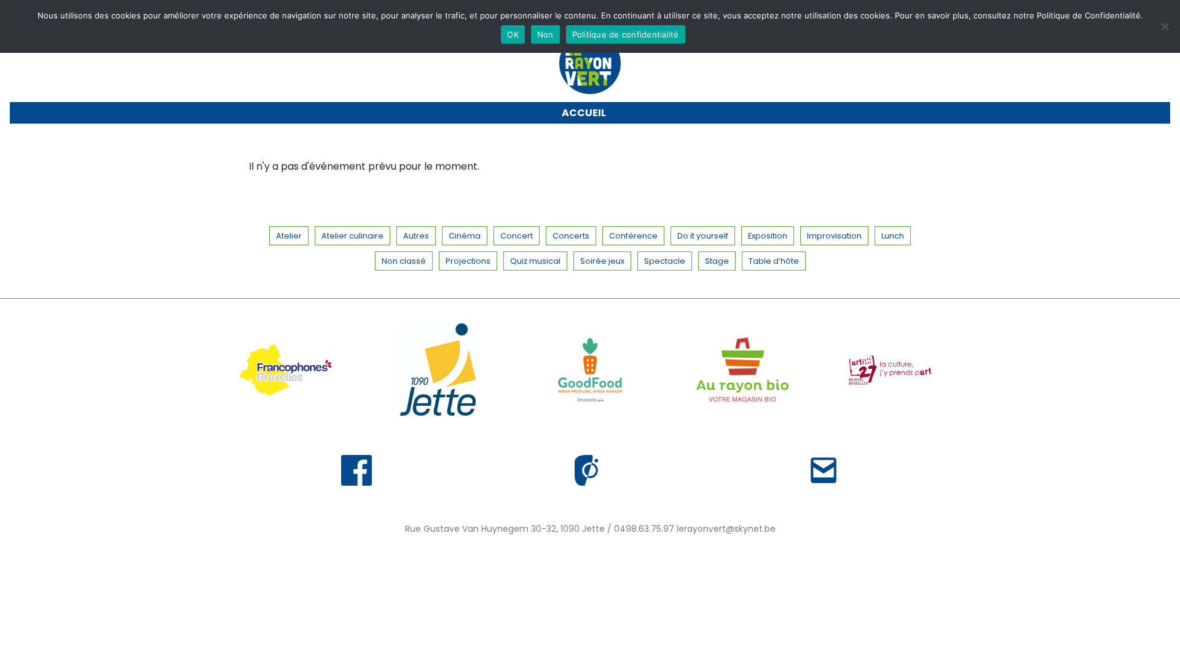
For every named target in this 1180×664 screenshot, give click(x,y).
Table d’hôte (774, 261)
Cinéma (465, 236)
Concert (516, 236)
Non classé (404, 261)
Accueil (584, 113)
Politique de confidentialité (625, 34)
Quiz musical (535, 261)
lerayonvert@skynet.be (726, 529)
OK (513, 34)
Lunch (892, 236)
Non (545, 34)
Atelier (289, 236)
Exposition (767, 236)
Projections (468, 261)
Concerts (571, 236)
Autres (416, 236)
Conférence (633, 236)
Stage (717, 261)
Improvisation (834, 236)
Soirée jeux (602, 261)
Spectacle (664, 261)
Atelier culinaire (352, 236)
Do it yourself (702, 236)
